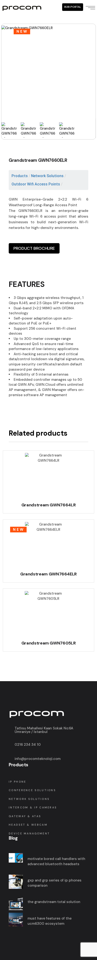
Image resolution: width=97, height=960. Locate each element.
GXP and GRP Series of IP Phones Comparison (54, 883)
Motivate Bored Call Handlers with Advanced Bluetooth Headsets (56, 861)
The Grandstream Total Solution (54, 901)
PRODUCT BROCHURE (34, 248)
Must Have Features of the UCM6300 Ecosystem (50, 921)
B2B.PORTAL (72, 7)
